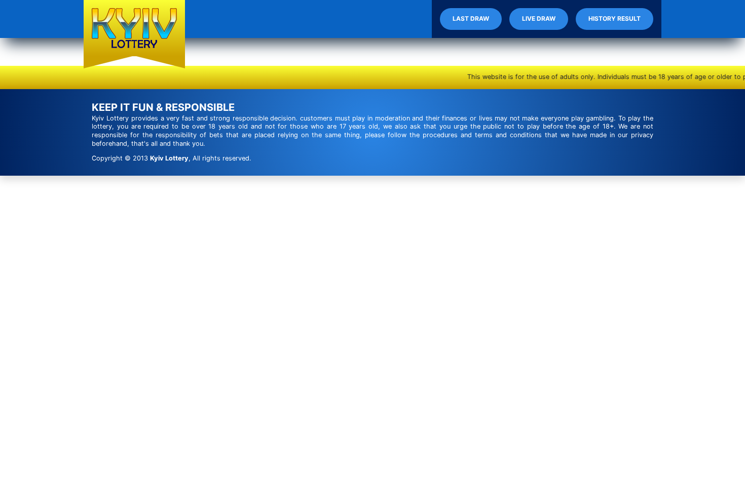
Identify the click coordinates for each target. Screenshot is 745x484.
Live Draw (538, 18)
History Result (614, 18)
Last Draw (471, 18)
